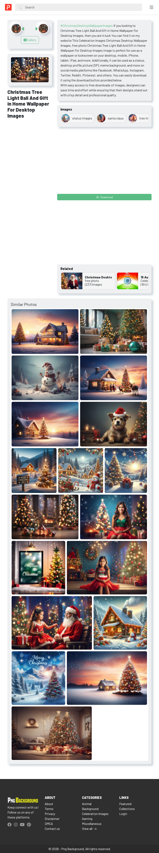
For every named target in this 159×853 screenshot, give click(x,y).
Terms (49, 809)
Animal (87, 804)
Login (123, 814)
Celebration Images (95, 814)
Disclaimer (52, 819)
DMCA (49, 824)
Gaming (87, 819)
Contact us (52, 828)
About (49, 804)
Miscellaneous (91, 824)
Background (90, 809)
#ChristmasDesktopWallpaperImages (86, 25)
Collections (127, 809)
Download (106, 197)
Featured (125, 804)
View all (87, 828)
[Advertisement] (29, 144)
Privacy (50, 814)
